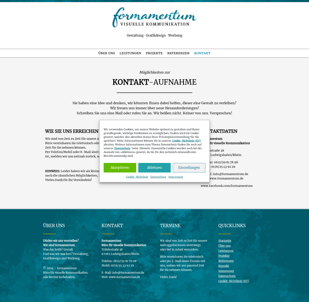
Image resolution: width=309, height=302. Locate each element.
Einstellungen (189, 168)
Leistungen (130, 53)
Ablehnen (154, 168)
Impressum (175, 176)
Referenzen (178, 53)
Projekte (154, 53)
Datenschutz (158, 176)
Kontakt (202, 53)
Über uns (106, 53)
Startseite (224, 241)
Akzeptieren (120, 168)
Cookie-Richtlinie (137, 176)
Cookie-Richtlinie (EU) (233, 281)
